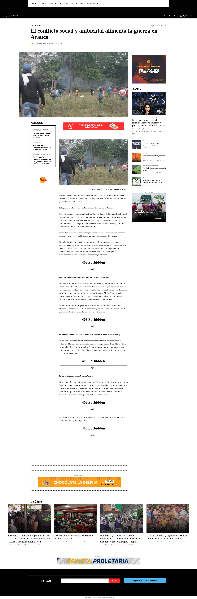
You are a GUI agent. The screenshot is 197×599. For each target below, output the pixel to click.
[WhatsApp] (164, 43)
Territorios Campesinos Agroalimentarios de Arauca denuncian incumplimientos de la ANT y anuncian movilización (29, 538)
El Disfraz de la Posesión (152, 143)
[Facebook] (164, 16)
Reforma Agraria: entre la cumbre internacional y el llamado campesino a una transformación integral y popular (120, 538)
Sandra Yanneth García (144, 117)
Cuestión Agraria (36, 25)
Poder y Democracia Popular (40, 129)
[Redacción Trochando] (33, 43)
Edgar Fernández (147, 172)
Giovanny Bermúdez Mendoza (151, 146)
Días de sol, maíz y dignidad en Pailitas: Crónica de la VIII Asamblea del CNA (166, 537)
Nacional (35, 142)
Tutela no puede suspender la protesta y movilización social (42, 147)
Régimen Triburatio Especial (145, 581)
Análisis (134, 117)
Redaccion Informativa (149, 160)
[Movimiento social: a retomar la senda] (136, 169)
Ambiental (145, 178)
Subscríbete (114, 581)
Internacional (36, 154)
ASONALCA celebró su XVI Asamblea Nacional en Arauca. (74, 537)
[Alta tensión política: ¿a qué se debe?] (136, 157)
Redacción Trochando (46, 43)
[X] (174, 16)
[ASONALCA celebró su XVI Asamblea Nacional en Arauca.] (75, 518)
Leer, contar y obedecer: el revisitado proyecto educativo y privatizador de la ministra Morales (148, 123)
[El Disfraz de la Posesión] (136, 144)
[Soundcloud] (169, 16)
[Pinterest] (159, 43)
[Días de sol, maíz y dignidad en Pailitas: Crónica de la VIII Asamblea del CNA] (167, 518)
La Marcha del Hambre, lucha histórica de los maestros (42, 135)
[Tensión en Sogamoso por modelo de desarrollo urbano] (136, 181)
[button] (163, 3)
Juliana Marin (160, 541)
